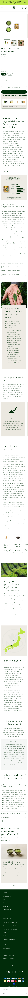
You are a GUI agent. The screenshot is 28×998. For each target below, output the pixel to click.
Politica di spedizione (9, 958)
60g (10, 74)
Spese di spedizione (5, 56)
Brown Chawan (18, 544)
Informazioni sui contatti (10, 929)
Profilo (4, 936)
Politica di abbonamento (10, 962)
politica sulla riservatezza (10, 952)
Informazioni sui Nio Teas (10, 922)
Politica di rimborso (8, 955)
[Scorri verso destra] (26, 43)
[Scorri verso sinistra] (1, 43)
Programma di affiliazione (10, 926)
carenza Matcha (19, 59)
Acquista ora (14, 92)
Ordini (4, 932)
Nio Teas (11, 986)
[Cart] (26, 8)
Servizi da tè (6, 906)
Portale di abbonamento (10, 939)
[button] (2, 8)
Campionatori (7, 909)
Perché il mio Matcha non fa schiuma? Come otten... (13, 863)
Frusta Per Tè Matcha (6, 545)
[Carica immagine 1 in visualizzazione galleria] (7, 43)
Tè (3, 903)
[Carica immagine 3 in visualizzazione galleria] (21, 43)
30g (4, 74)
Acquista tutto (7, 896)
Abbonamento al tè (8, 913)
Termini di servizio (8, 965)
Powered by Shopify (17, 986)
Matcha (5, 899)
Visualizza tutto (5, 840)
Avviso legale (7, 948)
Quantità (3, 77)
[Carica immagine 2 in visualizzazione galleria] (14, 43)
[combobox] (14, 989)
